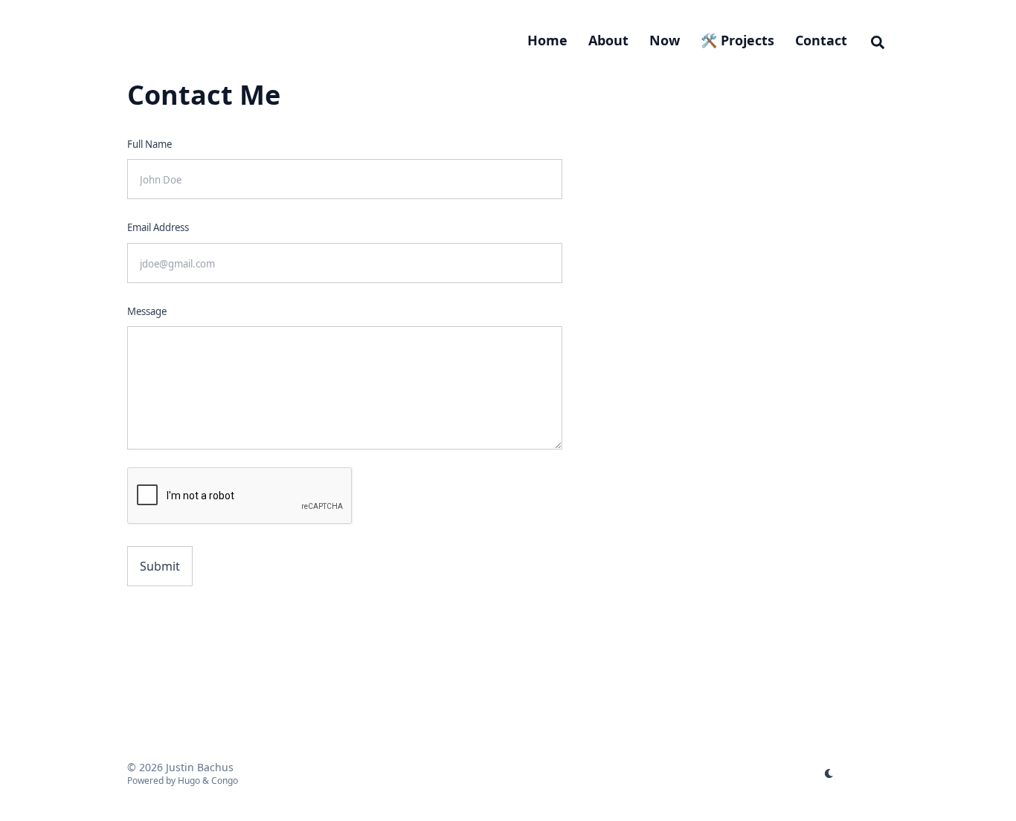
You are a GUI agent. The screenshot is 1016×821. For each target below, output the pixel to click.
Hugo (189, 780)
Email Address (158, 227)
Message (147, 311)
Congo (224, 780)
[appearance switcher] (829, 773)
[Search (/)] (877, 40)
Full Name (149, 144)
